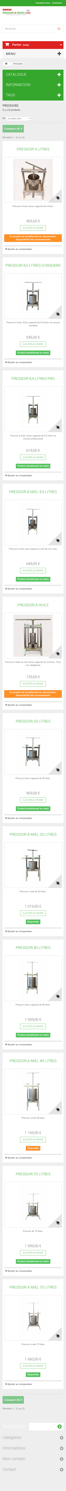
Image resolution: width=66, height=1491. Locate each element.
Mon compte (14, 1458)
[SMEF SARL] (16, 12)
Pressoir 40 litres (33, 948)
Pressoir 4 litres (33, 149)
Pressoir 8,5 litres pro (33, 379)
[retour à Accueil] (6, 64)
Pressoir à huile (33, 605)
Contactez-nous (43, 3)
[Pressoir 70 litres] (33, 1205)
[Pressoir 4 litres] (33, 180)
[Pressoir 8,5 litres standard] (33, 296)
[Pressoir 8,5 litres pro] (33, 409)
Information (18, 85)
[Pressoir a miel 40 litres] (33, 1091)
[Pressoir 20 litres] (33, 752)
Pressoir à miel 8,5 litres (33, 492)
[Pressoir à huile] (33, 636)
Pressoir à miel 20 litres (33, 834)
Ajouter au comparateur (19, 249)
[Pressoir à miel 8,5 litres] (33, 522)
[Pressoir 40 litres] (33, 978)
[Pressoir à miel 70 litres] (33, 1318)
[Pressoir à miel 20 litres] (33, 865)
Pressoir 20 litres (33, 721)
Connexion (57, 3)
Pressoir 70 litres (33, 1174)
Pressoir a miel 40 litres (33, 1061)
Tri (4, 118)
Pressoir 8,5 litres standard (33, 265)
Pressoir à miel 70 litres (33, 1287)
